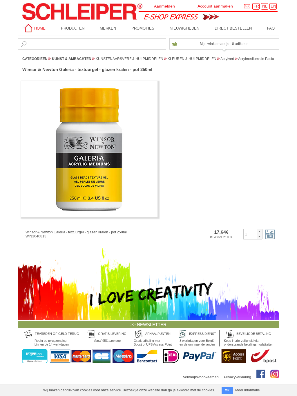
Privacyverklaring (237, 377)
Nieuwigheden (184, 28)
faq (271, 28)
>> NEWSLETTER (148, 324)
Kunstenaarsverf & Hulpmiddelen (129, 59)
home (39, 28)
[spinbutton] (250, 234)
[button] (259, 231)
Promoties (142, 28)
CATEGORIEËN (35, 59)
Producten (72, 28)
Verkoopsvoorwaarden (201, 377)
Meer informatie (247, 390)
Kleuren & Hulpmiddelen (192, 59)
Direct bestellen (233, 28)
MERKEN (108, 28)
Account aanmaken (215, 6)
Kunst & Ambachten (71, 59)
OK (227, 390)
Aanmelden (164, 6)
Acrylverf (227, 59)
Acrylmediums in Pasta (256, 59)
